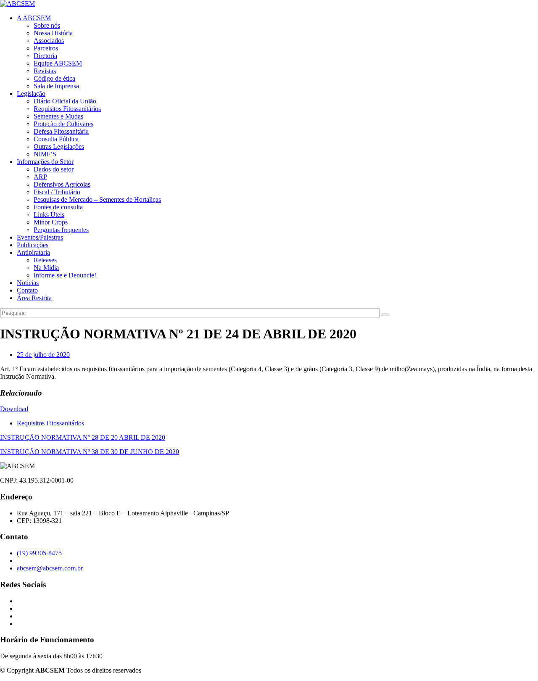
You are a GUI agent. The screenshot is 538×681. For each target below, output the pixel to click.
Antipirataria (33, 252)
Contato (27, 290)
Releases (45, 260)
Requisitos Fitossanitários (67, 108)
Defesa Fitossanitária (61, 131)
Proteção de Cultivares (63, 123)
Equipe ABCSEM (58, 63)
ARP (40, 176)
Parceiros (46, 48)
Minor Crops (51, 222)
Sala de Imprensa (56, 86)
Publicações (32, 244)
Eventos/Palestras (40, 237)
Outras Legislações (59, 146)
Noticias (28, 282)
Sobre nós (47, 25)
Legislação (31, 93)
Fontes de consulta (58, 207)
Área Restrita (34, 297)
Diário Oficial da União (65, 101)
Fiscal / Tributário (57, 191)
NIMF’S (45, 154)
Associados (49, 40)
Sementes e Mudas (58, 116)
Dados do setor (54, 169)
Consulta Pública (56, 139)
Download (14, 408)
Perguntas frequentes (61, 229)
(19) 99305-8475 (39, 553)
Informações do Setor (45, 161)
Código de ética (54, 78)
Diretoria (45, 55)
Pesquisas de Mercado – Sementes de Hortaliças (97, 199)
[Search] (385, 315)
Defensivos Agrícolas (62, 184)
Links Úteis (49, 214)
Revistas (45, 70)
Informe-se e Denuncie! (65, 275)
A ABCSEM (34, 17)
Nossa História (53, 33)
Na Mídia (46, 267)
